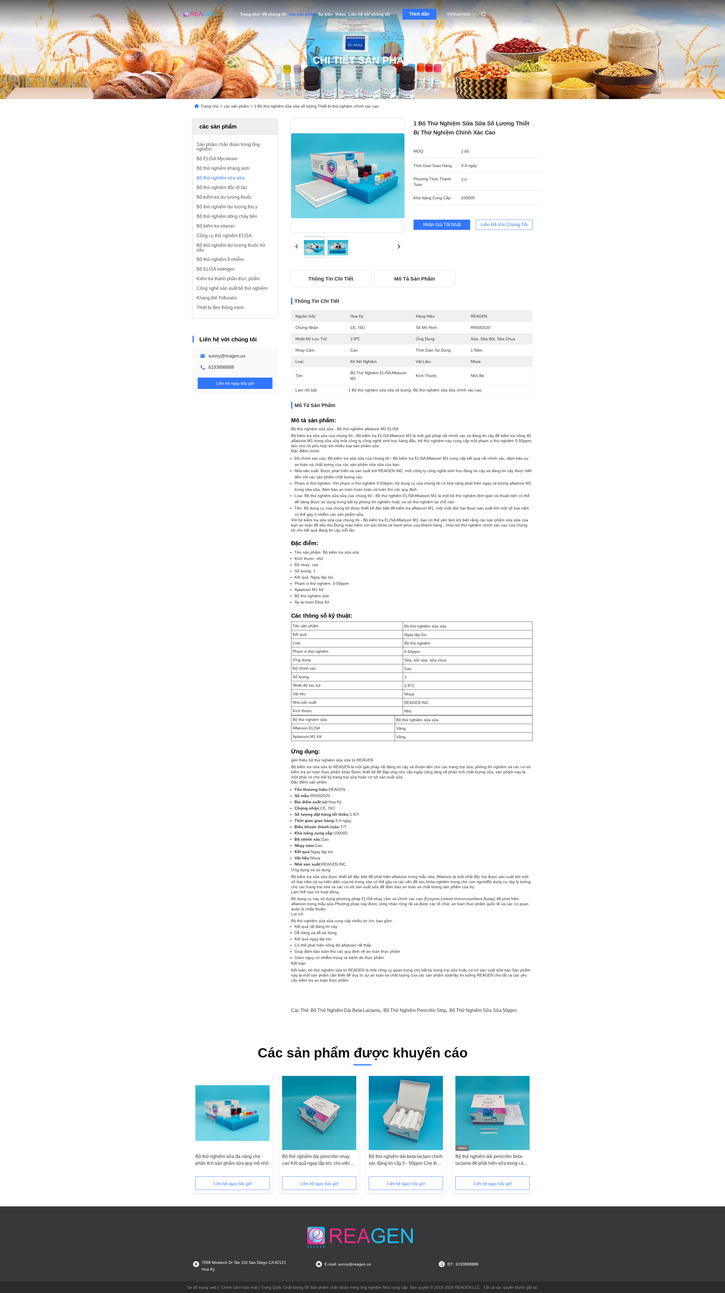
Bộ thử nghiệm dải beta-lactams (345, 1010)
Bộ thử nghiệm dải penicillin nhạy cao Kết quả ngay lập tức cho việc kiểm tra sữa (316, 1160)
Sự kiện (325, 14)
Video (340, 14)
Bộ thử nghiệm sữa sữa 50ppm (483, 1010)
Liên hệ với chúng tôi (369, 14)
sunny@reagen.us (226, 356)
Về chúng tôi (274, 14)
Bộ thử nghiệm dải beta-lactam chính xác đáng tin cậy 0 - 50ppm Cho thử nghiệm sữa (406, 1160)
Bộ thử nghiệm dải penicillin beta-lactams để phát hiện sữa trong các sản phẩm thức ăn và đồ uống (490, 1160)
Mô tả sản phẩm (414, 279)
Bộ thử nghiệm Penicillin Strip (414, 1010)
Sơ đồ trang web (202, 1287)
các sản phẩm (302, 14)
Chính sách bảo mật (239, 1287)
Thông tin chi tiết (330, 279)
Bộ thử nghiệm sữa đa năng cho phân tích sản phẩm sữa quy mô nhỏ (231, 1160)
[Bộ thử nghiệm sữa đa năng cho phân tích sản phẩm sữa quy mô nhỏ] (232, 1113)
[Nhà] (201, 14)
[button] (203, 1126)
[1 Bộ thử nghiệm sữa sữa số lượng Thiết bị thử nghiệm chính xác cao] (347, 175)
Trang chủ (250, 14)
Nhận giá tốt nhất (442, 224)
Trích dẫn (419, 14)
